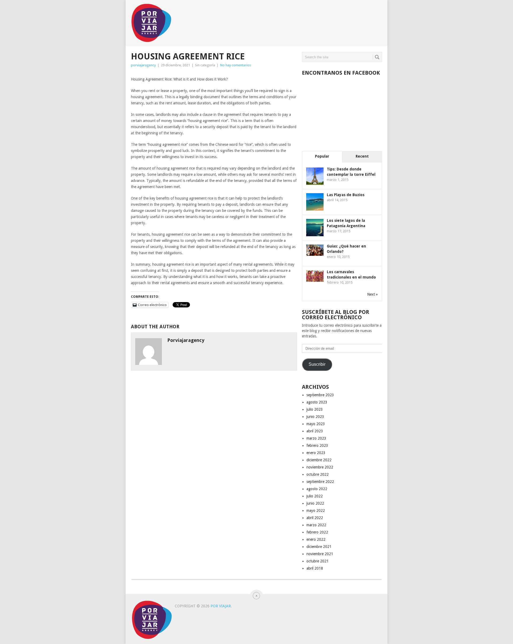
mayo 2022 (315, 510)
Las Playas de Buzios (345, 195)
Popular (322, 156)
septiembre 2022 (320, 481)
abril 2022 (314, 518)
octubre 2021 (317, 561)
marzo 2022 (316, 525)
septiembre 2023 (320, 395)
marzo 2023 (316, 438)
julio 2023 (314, 409)
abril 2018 (314, 568)
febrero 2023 (317, 445)
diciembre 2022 (319, 460)
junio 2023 (315, 416)
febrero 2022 (317, 532)
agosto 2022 (316, 489)
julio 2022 (314, 496)
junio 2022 (315, 503)
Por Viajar (221, 606)
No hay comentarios (235, 65)
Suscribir (317, 364)
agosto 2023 (316, 402)
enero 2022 (315, 539)
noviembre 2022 (319, 467)
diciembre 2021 (319, 546)
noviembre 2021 (319, 554)
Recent (362, 156)
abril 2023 (314, 431)
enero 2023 (315, 453)
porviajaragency (143, 65)
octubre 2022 (317, 474)
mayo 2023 (315, 424)
